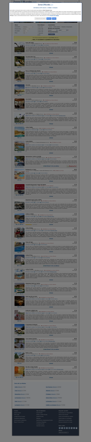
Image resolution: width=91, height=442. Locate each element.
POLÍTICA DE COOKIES (54, 15)
